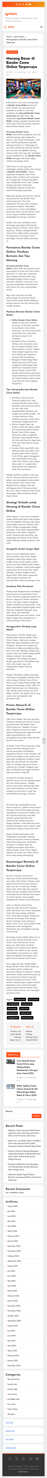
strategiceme (13, 1017)
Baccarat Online (14, 1379)
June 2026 (12, 1216)
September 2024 (14, 1320)
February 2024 (13, 1355)
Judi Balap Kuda (14, 1399)
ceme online (12, 52)
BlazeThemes (23, 1471)
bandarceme (20, 999)
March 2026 (12, 1231)
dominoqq (12, 1008)
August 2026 (13, 1206)
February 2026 (13, 1236)
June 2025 (12, 1276)
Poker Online (13, 1409)
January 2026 (13, 1241)
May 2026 (12, 1221)
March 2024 (12, 1350)
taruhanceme (27, 1017)
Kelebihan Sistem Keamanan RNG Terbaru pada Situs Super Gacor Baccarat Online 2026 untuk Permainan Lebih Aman (24, 1133)
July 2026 (11, 1211)
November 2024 (14, 1310)
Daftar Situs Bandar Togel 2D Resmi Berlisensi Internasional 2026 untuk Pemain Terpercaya (24, 1177)
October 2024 (13, 1315)
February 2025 (13, 1296)
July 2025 (11, 1271)
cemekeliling (13, 1004)
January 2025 (13, 1300)
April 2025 (12, 1286)
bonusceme (33, 999)
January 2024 (13, 1360)
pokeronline (25, 1013)
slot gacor (11, 1414)
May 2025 (11, 1281)
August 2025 (13, 1266)
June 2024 (12, 1335)
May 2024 (12, 1340)
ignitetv (11, 13)
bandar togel (12, 1389)
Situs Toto (9, 1422)
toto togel (9, 1439)
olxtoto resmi (11, 1447)
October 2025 (13, 1256)
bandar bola (12, 1384)
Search (9, 1111)
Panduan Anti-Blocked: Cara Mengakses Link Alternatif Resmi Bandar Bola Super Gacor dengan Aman (23, 1167)
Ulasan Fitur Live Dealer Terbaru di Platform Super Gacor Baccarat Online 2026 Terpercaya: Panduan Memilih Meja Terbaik (24, 1143)
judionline (24, 1008)
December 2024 (14, 1305)
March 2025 (12, 1290)
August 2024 (13, 1325)
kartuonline (12, 1013)
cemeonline (26, 1004)
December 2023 (14, 1365)
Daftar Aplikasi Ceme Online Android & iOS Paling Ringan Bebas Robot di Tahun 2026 (27, 1090)
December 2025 (14, 1246)
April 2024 (12, 1345)
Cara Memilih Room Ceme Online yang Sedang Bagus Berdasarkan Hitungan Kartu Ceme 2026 (27, 1067)
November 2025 (14, 1251)
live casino (12, 1404)
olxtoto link (10, 1430)
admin (10, 72)
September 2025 (14, 1261)
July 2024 (11, 1330)
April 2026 (12, 1226)
